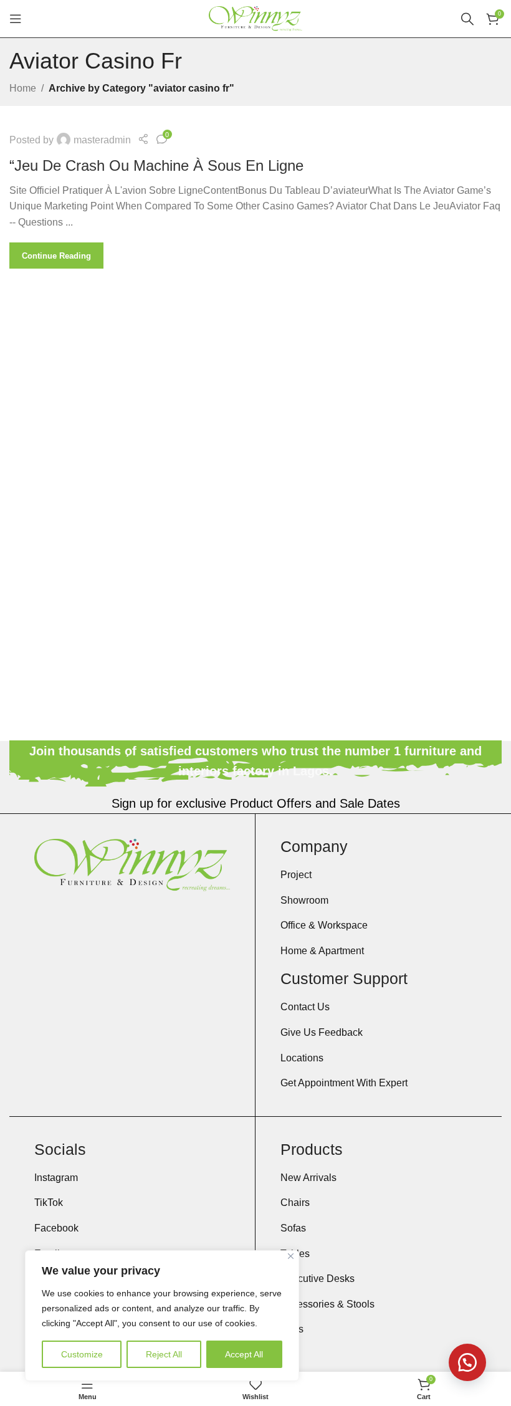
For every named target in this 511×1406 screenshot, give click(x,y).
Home (22, 88)
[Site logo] (255, 17)
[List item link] (378, 875)
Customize (82, 1354)
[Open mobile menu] (15, 18)
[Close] (291, 1256)
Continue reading (56, 256)
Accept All (244, 1354)
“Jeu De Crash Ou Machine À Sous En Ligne (156, 165)
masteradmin (102, 140)
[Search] (467, 18)
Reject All (164, 1354)
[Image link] (132, 864)
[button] (467, 1362)
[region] (162, 1315)
